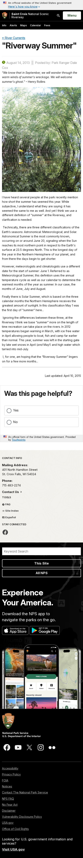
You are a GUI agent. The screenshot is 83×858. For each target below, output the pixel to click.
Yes (16, 410)
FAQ (7, 504)
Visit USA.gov (13, 849)
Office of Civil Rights (15, 829)
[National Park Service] (4, 15)
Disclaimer (9, 810)
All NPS (42, 573)
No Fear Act (10, 804)
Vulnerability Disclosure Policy (22, 816)
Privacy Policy (11, 774)
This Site (41, 563)
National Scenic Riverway (30, 15)
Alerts (13, 25)
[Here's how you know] (41, 5)
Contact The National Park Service (25, 792)
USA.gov (7, 822)
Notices (7, 786)
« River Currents (13, 38)
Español (10, 517)
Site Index (12, 510)
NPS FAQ (8, 798)
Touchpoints (18, 440)
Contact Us (11, 492)
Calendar (35, 25)
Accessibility (10, 768)
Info (4, 25)
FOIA (5, 780)
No (15, 422)
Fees (47, 25)
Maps (23, 25)
